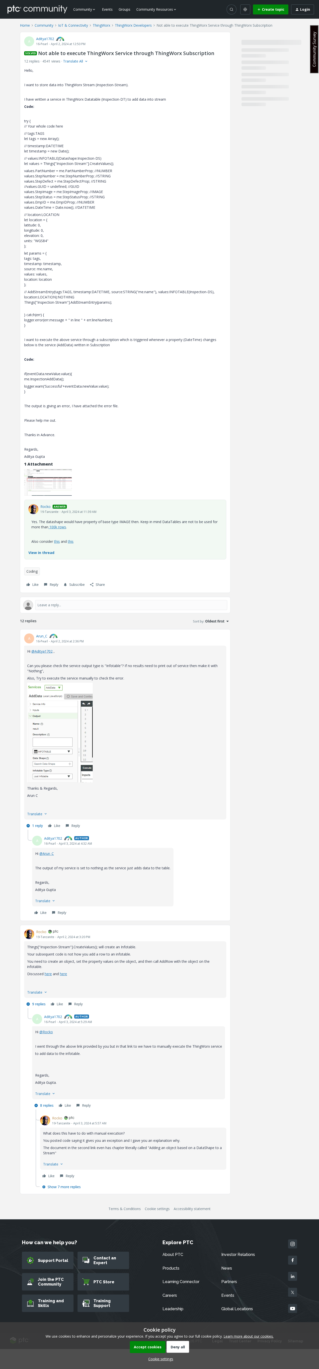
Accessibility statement (192, 1208)
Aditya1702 (45, 38)
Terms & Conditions (124, 1208)
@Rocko (46, 1031)
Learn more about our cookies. (249, 1336)
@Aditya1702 (42, 651)
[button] (270, 9)
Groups (124, 9)
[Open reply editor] (125, 605)
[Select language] (245, 9)
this (57, 541)
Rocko (45, 506)
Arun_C (41, 636)
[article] (125, 731)
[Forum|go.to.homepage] (37, 9)
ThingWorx (101, 25)
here (48, 973)
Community (44, 25)
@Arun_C (46, 853)
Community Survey (314, 49)
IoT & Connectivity (73, 25)
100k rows (57, 527)
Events (107, 9)
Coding (32, 571)
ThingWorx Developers (133, 25)
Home (25, 25)
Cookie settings (157, 1208)
